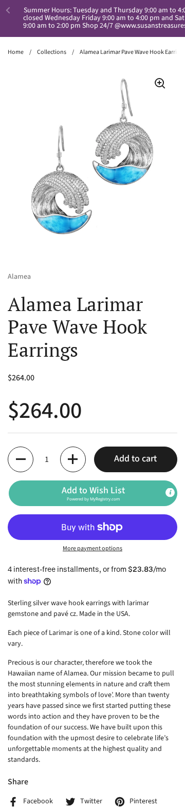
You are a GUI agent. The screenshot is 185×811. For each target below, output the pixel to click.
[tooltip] (170, 492)
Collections (51, 52)
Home (16, 52)
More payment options (92, 548)
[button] (20, 459)
